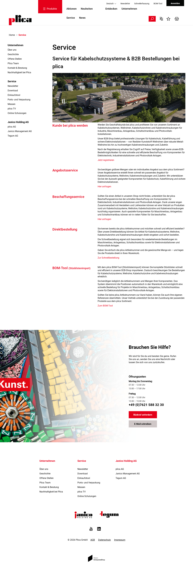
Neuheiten (87, 8)
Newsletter (125, 3)
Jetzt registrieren (106, 160)
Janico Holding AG (18, 122)
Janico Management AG (20, 131)
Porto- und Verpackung (19, 99)
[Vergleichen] (162, 19)
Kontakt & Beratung (17, 68)
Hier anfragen (104, 186)
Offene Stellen (15, 59)
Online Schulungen (17, 113)
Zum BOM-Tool (105, 305)
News (82, 17)
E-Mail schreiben (142, 424)
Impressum (119, 540)
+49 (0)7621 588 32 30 (146, 405)
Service (70, 17)
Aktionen (71, 8)
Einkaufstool (14, 95)
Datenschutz (104, 540)
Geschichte (13, 54)
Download (13, 90)
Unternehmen (129, 8)
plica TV (12, 108)
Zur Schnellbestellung (108, 257)
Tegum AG (13, 135)
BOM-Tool (158, 3)
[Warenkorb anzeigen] (177, 19)
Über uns (12, 49)
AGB (92, 540)
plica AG (12, 126)
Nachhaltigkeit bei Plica (19, 72)
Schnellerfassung (141, 3)
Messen (11, 104)
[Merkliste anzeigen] (169, 19)
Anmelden (175, 3)
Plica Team (13, 63)
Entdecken (111, 8)
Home (12, 35)
